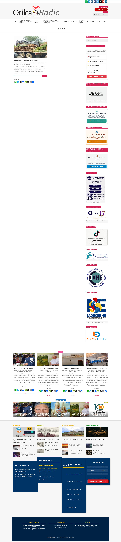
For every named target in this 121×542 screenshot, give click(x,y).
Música (68, 402)
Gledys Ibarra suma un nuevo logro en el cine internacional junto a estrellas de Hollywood (41, 414)
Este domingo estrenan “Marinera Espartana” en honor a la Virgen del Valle (60, 414)
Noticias (86, 402)
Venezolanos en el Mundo (45, 402)
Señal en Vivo (101, 9)
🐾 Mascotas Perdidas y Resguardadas (94, 71)
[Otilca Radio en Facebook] (95, 1)
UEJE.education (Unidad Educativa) (48, 468)
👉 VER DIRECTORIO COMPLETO (96, 76)
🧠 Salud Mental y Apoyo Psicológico (94, 56)
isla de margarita (27, 63)
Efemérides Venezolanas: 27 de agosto (48, 439)
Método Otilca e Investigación (46, 476)
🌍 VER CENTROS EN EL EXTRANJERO (97, 141)
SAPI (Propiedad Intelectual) (74, 489)
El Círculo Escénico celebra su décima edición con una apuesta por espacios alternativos (98, 414)
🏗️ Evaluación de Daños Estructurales (94, 66)
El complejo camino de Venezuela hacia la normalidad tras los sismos (28, 454)
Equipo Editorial (43, 479)
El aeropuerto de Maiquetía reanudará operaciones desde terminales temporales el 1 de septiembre (97, 370)
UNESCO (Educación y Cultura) (74, 499)
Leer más (45, 76)
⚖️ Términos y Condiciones (60, 525)
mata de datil (34, 63)
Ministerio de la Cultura (73, 494)
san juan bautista (21, 64)
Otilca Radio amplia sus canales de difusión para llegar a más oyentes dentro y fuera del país (22, 441)
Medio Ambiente (43, 61)
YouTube (103, 467)
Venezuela (28, 64)
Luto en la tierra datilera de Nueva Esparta (26, 60)
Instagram (92, 467)
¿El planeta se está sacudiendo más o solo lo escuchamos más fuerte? (28, 447)
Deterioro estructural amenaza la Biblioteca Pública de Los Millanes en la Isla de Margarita (72, 370)
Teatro (106, 402)
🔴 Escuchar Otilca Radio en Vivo (47, 471)
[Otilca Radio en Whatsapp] (86, 1)
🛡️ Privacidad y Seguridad (60, 527)
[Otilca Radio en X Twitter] (97, 1)
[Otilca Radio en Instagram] (92, 1)
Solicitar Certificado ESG (98, 481)
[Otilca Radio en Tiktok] (100, 1)
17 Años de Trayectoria (45, 474)
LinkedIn (103, 474)
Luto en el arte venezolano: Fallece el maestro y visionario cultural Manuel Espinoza (48, 370)
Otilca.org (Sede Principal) (46, 465)
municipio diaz (40, 63)
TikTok (92, 474)
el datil (21, 63)
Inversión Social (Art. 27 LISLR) (75, 474)
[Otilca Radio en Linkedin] (106, 1)
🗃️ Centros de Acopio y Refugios (96, 61)
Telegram (92, 470)
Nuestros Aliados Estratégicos (74, 481)
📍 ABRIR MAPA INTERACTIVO (96, 121)
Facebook (103, 470)
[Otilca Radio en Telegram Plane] (89, 1)
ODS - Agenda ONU (71, 507)
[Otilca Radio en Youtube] (103, 1)
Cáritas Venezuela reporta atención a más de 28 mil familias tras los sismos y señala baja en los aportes (24, 370)
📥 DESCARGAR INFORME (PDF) (96, 166)
